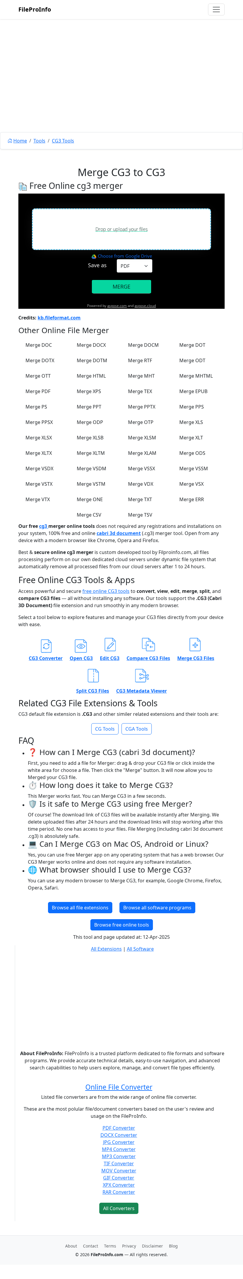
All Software (140, 949)
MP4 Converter (119, 1149)
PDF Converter (119, 1128)
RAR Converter (119, 1192)
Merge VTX (37, 499)
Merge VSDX (39, 468)
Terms (110, 1246)
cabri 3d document (119, 533)
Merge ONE (90, 499)
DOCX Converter (118, 1135)
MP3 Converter (119, 1156)
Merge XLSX (38, 437)
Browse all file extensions (80, 907)
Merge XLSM (142, 437)
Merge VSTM (91, 484)
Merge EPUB (193, 391)
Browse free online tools (121, 925)
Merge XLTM (91, 453)
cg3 (43, 526)
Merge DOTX (39, 360)
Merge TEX (140, 391)
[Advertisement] (121, 89)
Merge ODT (192, 360)
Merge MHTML (196, 376)
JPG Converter (119, 1142)
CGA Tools (136, 729)
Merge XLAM (142, 453)
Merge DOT (192, 345)
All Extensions (106, 949)
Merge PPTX (141, 406)
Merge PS (36, 406)
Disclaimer (152, 1246)
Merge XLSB (90, 437)
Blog (173, 1246)
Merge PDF (37, 391)
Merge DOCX (91, 345)
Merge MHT (141, 376)
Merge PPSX (39, 422)
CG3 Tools (63, 140)
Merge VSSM (193, 468)
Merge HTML (91, 376)
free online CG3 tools (106, 591)
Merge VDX (140, 484)
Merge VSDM (91, 468)
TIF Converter (119, 1163)
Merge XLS (191, 422)
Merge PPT (89, 406)
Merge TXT (140, 499)
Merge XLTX (38, 453)
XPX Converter (119, 1185)
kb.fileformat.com (59, 317)
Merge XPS (89, 391)
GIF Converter (118, 1177)
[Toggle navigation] (216, 9)
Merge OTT (38, 376)
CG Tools (105, 729)
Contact (90, 1246)
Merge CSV (89, 515)
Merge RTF (140, 360)
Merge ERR (191, 499)
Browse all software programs (157, 907)
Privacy (129, 1246)
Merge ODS (192, 453)
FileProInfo (34, 9)
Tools (39, 140)
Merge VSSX (141, 468)
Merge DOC (38, 345)
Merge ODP (90, 422)
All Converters (119, 1208)
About (71, 1246)
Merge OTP (141, 422)
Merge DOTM (92, 360)
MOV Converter (118, 1170)
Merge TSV (140, 515)
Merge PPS (191, 406)
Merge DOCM (143, 345)
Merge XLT (191, 437)
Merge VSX (191, 484)
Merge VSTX (38, 484)
